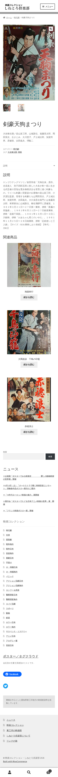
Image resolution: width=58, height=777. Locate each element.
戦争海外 (10, 544)
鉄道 (8, 618)
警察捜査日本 (11, 595)
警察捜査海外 (11, 599)
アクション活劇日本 (14, 581)
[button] (51, 29)
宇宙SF (9, 562)
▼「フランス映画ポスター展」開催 (18, 510)
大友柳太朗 (12, 152)
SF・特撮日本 (12, 567)
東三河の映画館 (14, 730)
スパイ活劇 (11, 604)
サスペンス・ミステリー (16, 631)
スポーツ (10, 608)
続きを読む (29, 297)
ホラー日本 (11, 622)
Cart (45, 770)
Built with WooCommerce (15, 761)
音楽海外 (10, 553)
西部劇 (9, 539)
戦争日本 (10, 549)
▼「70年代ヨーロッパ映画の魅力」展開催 (21, 495)
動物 (8, 613)
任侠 (8, 535)
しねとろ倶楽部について (18, 735)
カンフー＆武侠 (12, 590)
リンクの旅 (12, 740)
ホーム (9, 17)
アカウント (9, 772)
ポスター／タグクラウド (20, 656)
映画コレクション (15, 725)
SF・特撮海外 (12, 572)
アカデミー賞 (11, 640)
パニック (10, 576)
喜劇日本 (10, 558)
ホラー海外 (11, 627)
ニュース (11, 720)
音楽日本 (10, 645)
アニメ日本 (11, 636)
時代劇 (17, 17)
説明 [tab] (5, 165)
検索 (5, 452)
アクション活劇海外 (14, 585)
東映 (20, 152)
